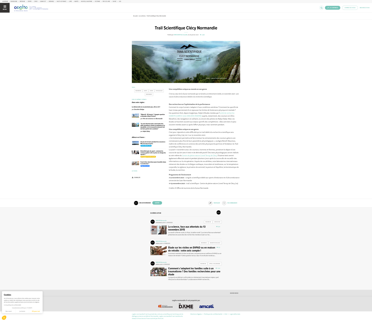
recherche (138, 90)
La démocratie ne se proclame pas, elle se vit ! (146, 107)
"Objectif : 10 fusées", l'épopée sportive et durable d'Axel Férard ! (152, 115)
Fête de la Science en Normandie (153, 119)
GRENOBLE (51, 1)
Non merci (9, 311)
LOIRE (70, 1)
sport (151, 90)
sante (145, 90)
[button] (4, 317)
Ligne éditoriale (235, 314)
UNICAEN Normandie (181, 35)
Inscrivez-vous (365, 8)
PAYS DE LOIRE (106, 1)
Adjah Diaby (146, 131)
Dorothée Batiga (139, 109)
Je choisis (22, 311)
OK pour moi (36, 311)
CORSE (35, 1)
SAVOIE (114, 1)
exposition (217, 222)
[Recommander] (224, 203)
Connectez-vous (350, 8)
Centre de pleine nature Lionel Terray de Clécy (199, 155)
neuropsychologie (215, 243)
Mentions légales (196, 314)
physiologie (159, 90)
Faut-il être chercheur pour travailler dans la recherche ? (153, 163)
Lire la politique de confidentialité (12, 305)
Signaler (137, 178)
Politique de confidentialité (213, 314)
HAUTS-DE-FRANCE (61, 1)
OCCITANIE (97, 1)
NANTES (76, 1)
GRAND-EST (43, 1)
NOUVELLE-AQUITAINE (86, 1)
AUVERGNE (5, 1)
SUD (120, 1)
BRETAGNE (22, 1)
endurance (149, 94)
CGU (226, 314)
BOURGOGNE (14, 1)
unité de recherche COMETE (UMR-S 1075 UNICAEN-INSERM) (201, 114)
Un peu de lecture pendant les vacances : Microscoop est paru (153, 143)
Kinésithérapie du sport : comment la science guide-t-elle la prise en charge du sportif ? (153, 153)
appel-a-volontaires (214, 263)
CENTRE (29, 1)
